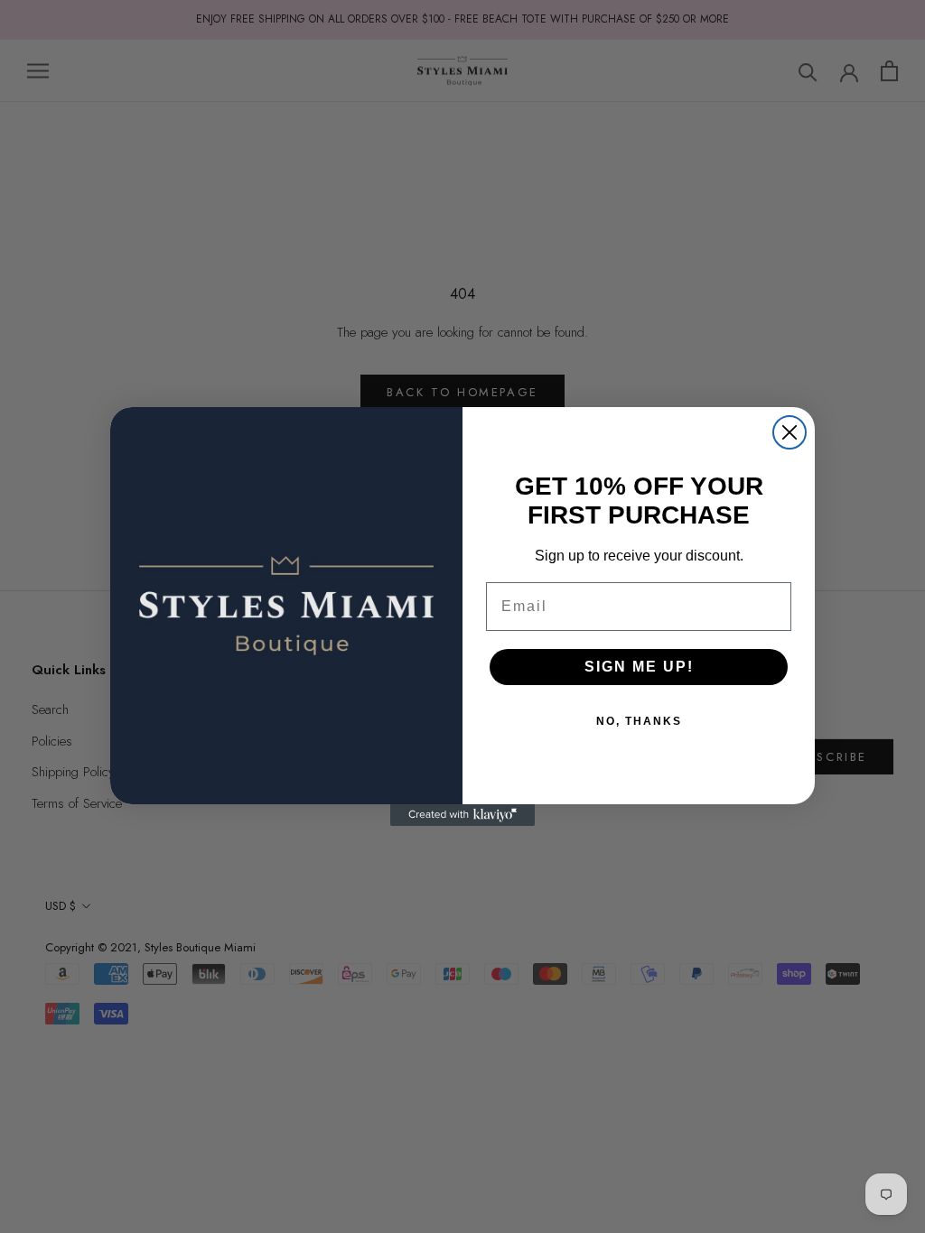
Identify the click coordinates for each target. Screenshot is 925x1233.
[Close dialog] (789, 432)
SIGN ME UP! (639, 666)
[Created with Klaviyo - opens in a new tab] (462, 815)
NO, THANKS (639, 721)
